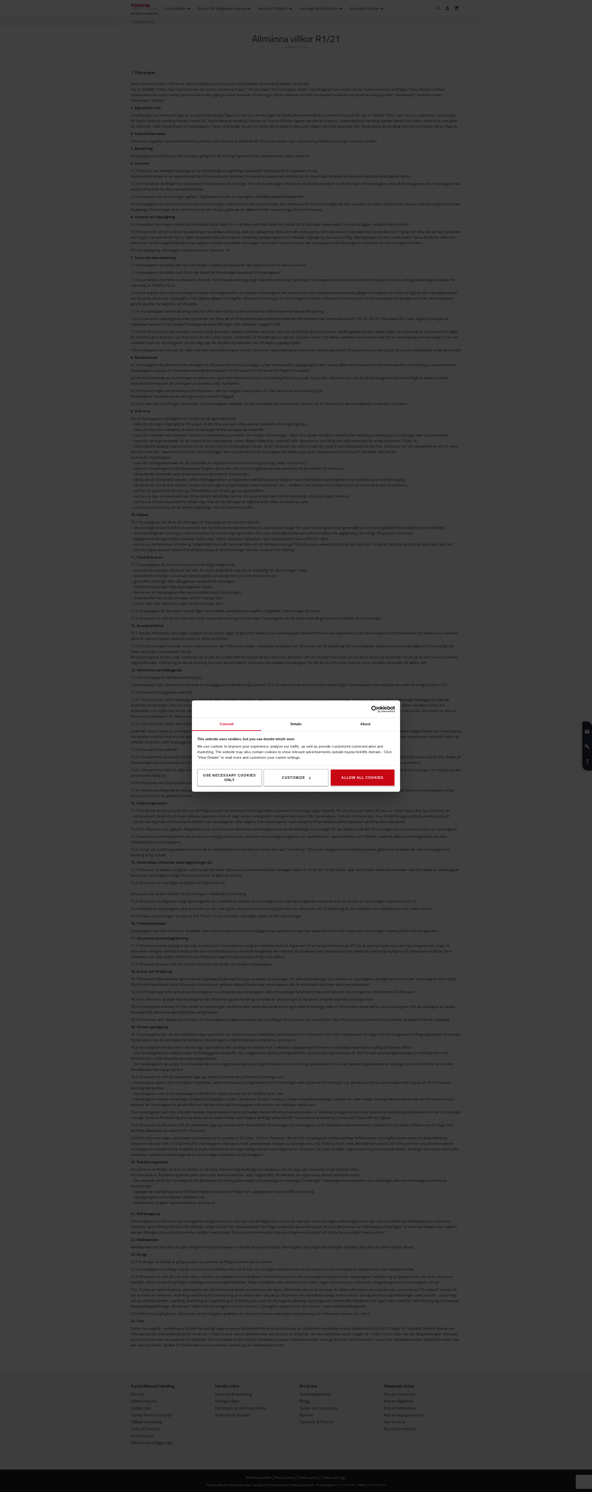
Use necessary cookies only (229, 777)
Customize (293, 778)
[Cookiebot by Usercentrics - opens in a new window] (375, 709)
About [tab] (365, 724)
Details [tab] (296, 724)
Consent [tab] (227, 724)
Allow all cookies (362, 778)
